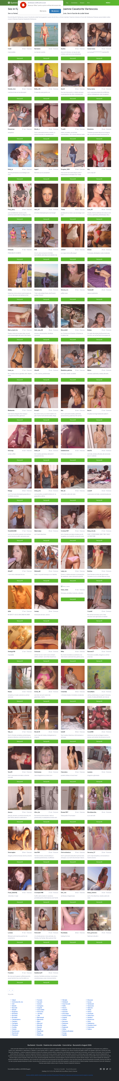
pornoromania (75, 1075)
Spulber (64, 1035)
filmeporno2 (63, 1075)
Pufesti (64, 1019)
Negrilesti (40, 1031)
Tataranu (90, 1008)
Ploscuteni (65, 1013)
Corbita (14, 1027)
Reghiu (64, 1025)
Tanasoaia (90, 1006)
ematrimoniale (42, 1075)
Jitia (38, 1015)
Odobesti (65, 1002)
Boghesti (15, 1011)
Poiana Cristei (66, 1015)
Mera (38, 1021)
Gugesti (39, 1008)
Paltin (64, 1006)
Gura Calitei (40, 1009)
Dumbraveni (15, 1031)
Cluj (67, 3)
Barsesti (14, 1008)
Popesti (64, 1017)
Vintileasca (90, 1023)
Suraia (89, 1002)
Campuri (14, 1021)
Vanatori (90, 1017)
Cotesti (14, 1029)
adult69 (36, 1075)
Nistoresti (40, 1035)
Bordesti (14, 1015)
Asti (13, 1004)
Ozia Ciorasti (66, 1004)
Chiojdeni (15, 1025)
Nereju (39, 1033)
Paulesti (64, 1009)
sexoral (81, 1075)
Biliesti (14, 1009)
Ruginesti (65, 1027)
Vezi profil (20, 58)
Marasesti (40, 1019)
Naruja (39, 1029)
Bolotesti (15, 1013)
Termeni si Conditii (59, 1069)
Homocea (40, 1011)
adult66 (32, 1075)
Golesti (39, 1004)
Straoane (90, 1000)
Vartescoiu (90, 1019)
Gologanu (40, 1006)
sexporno (85, 1075)
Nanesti (39, 1027)
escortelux (49, 1075)
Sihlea (64, 1029)
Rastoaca (65, 1023)
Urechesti (90, 1013)
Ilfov (88, 3)
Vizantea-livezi (92, 1025)
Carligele (15, 1023)
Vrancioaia (90, 1027)
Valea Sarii (90, 1015)
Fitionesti (15, 1035)
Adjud (14, 1000)
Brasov (82, 3)
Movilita (39, 1025)
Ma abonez (55, 11)
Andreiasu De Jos (17, 1002)
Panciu (64, 1008)
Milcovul (39, 1023)
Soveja (64, 1033)
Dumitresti (15, 1033)
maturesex (68, 1075)
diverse (28, 1075)
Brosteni (14, 1017)
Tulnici (89, 1011)
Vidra (89, 1021)
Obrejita (64, 1000)
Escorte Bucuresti (71, 1069)
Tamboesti (90, 1004)
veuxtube (90, 1075)
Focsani (39, 1000)
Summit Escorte (19, 2)
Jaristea (39, 1013)
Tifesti (89, 1009)
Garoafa (39, 1002)
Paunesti (65, 1011)
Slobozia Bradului (67, 1031)
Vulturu (89, 1029)
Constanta (74, 3)
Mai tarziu (43, 11)
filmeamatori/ (55, 1075)
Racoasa (65, 1021)
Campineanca (16, 1019)
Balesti (14, 1006)
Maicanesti (40, 1017)
